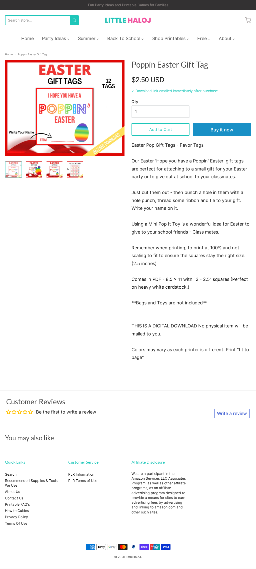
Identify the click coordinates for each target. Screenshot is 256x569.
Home (9, 54)
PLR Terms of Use (82, 480)
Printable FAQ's (17, 504)
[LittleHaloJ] (128, 20)
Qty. (135, 102)
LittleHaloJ (133, 557)
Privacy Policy (16, 517)
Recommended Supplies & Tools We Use (31, 482)
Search (10, 474)
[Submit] (74, 20)
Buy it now (221, 129)
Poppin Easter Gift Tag (32, 54)
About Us (12, 491)
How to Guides (17, 510)
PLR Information (81, 474)
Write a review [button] (232, 413)
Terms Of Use (16, 523)
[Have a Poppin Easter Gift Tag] (13, 169)
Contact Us (14, 498)
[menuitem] (27, 38)
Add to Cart (160, 129)
